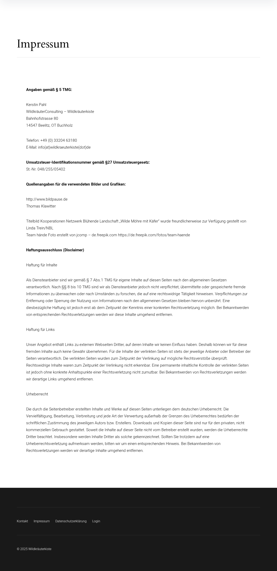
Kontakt (22, 521)
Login (96, 521)
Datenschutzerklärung (71, 521)
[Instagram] (257, 521)
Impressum (42, 521)
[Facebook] (247, 521)
